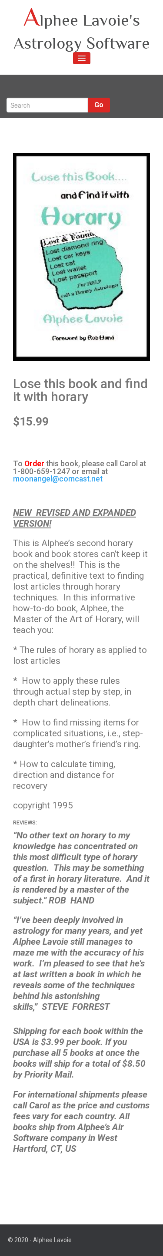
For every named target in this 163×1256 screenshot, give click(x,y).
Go (98, 105)
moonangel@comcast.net (58, 479)
